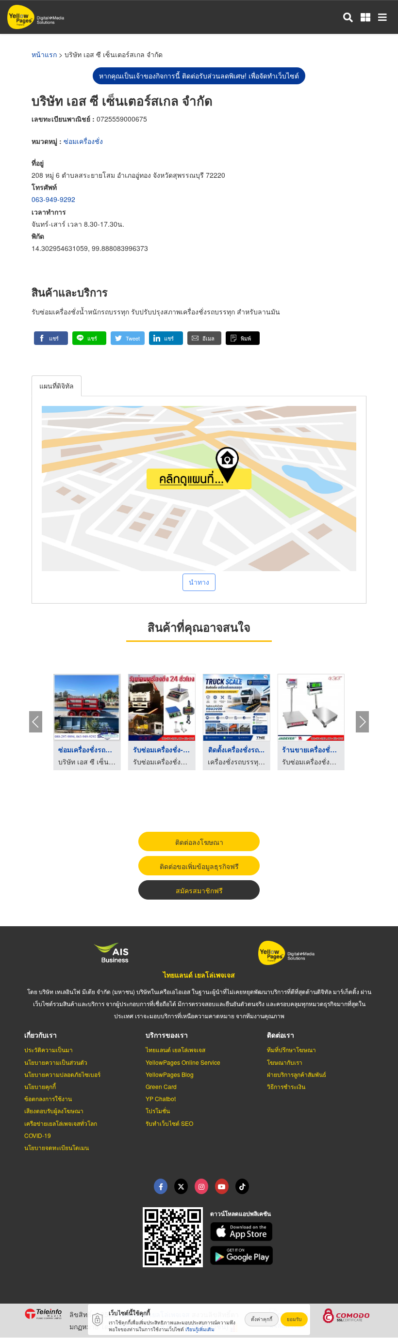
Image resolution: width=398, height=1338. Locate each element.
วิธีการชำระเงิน (286, 1086)
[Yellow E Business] (160, 1186)
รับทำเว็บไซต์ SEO (169, 1123)
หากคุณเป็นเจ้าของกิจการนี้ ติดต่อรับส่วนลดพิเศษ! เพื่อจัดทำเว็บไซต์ (199, 75)
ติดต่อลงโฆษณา (199, 842)
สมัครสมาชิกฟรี (199, 890)
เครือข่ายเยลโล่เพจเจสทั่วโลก (60, 1123)
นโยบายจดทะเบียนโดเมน (56, 1147)
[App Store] (292, 1231)
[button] (51, 338)
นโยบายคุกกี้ (40, 1086)
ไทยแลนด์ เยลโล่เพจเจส (199, 975)
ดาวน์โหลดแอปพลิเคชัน (240, 1213)
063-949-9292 (53, 199)
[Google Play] (292, 1255)
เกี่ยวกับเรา (40, 1035)
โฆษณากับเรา (284, 1062)
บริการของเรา (167, 1035)
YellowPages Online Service (183, 1062)
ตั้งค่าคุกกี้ (261, 1319)
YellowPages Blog (170, 1074)
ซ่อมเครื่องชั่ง (83, 141)
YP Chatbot (161, 1098)
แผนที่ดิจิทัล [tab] (56, 385)
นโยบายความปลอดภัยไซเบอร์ (62, 1074)
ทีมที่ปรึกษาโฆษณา (291, 1049)
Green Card (161, 1086)
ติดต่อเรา (280, 1035)
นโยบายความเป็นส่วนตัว (55, 1062)
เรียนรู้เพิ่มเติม (200, 1329)
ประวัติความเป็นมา (48, 1049)
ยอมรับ (294, 1319)
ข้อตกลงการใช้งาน (48, 1098)
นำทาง (199, 582)
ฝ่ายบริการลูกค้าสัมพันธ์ (296, 1074)
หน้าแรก (44, 54)
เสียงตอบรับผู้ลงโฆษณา (53, 1110)
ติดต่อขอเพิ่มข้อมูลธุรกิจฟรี (199, 866)
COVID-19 (37, 1135)
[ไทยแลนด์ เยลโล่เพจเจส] (181, 1186)
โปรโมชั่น (158, 1110)
